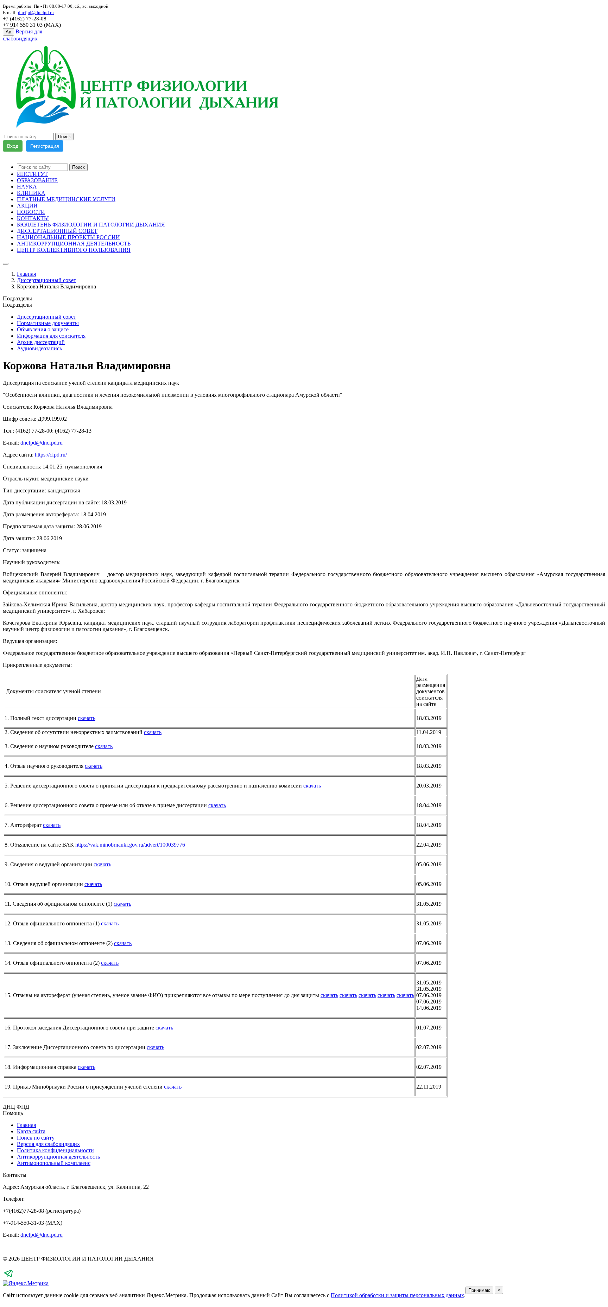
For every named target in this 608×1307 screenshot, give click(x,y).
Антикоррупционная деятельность (58, 1157)
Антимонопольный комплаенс (53, 1163)
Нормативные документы (48, 323)
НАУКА (27, 187)
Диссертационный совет (46, 280)
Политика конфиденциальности (55, 1150)
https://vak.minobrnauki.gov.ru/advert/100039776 (130, 845)
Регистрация (44, 146)
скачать (86, 718)
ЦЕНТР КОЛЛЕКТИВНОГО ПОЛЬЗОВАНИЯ (74, 250)
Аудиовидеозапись (39, 348)
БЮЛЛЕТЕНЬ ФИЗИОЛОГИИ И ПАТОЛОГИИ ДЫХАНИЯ (91, 225)
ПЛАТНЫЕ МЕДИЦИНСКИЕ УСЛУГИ (66, 199)
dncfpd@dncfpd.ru (41, 443)
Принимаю (479, 1290)
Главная (26, 274)
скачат (366, 995)
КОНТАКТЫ (33, 218)
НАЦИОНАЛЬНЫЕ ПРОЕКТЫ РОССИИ (68, 237)
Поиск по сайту (36, 1138)
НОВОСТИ (31, 212)
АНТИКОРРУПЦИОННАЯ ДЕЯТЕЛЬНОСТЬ (74, 244)
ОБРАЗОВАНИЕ (37, 180)
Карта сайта (31, 1131)
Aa (8, 31)
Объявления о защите (43, 329)
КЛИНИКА (31, 193)
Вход (12, 146)
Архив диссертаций (41, 342)
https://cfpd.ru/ (51, 455)
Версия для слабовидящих (48, 1144)
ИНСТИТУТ (32, 174)
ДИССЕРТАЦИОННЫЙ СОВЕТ (57, 231)
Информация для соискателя (51, 336)
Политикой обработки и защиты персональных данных (397, 1295)
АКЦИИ (27, 206)
